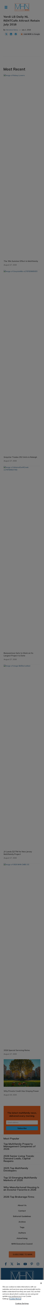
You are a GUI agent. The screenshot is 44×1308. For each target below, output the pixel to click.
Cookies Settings (22, 1303)
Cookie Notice (15, 1299)
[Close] (41, 1283)
